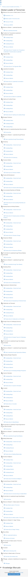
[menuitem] (1, 3)
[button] (1, 1)
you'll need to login (19, 572)
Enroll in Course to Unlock (14, 574)
